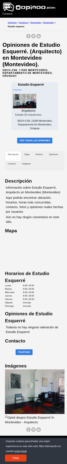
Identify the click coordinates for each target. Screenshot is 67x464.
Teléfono (24, 352)
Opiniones (12, 22)
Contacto (7, 13)
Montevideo (36, 22)
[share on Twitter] (33, 37)
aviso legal (21, 451)
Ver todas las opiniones (35, 140)
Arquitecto (23, 22)
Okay (15, 457)
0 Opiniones (17, 89)
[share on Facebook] (28, 37)
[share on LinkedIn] (38, 37)
